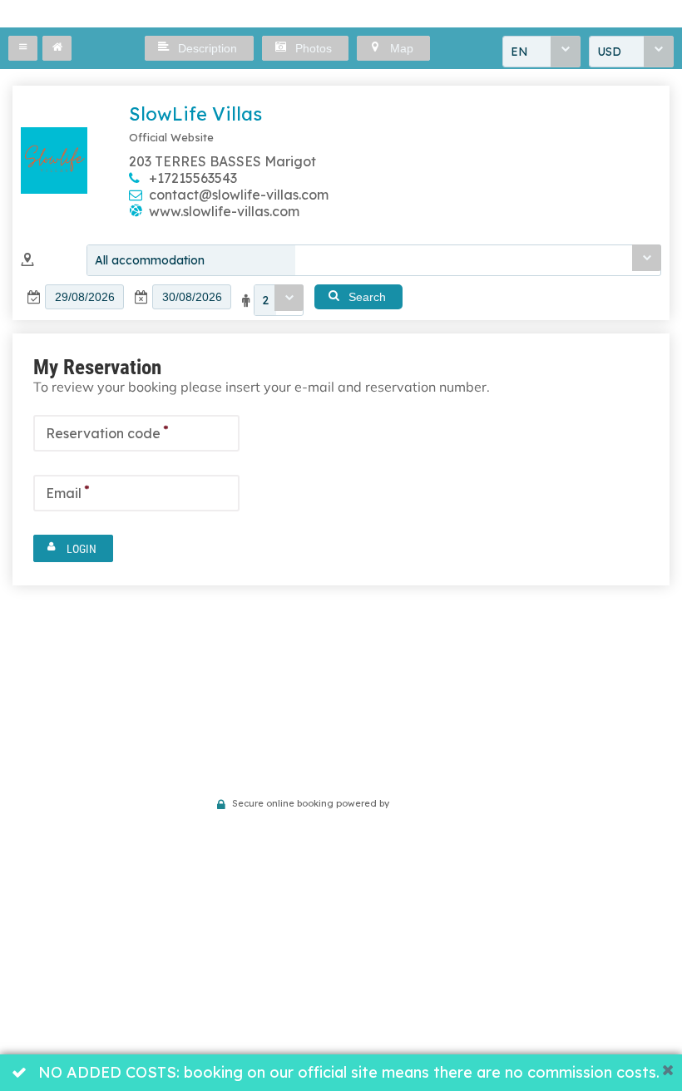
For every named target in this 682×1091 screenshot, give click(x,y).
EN (519, 51)
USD (609, 51)
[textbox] (84, 296)
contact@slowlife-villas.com (239, 194)
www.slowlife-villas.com (224, 211)
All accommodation (150, 260)
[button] (22, 48)
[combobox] (541, 51)
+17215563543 (193, 178)
